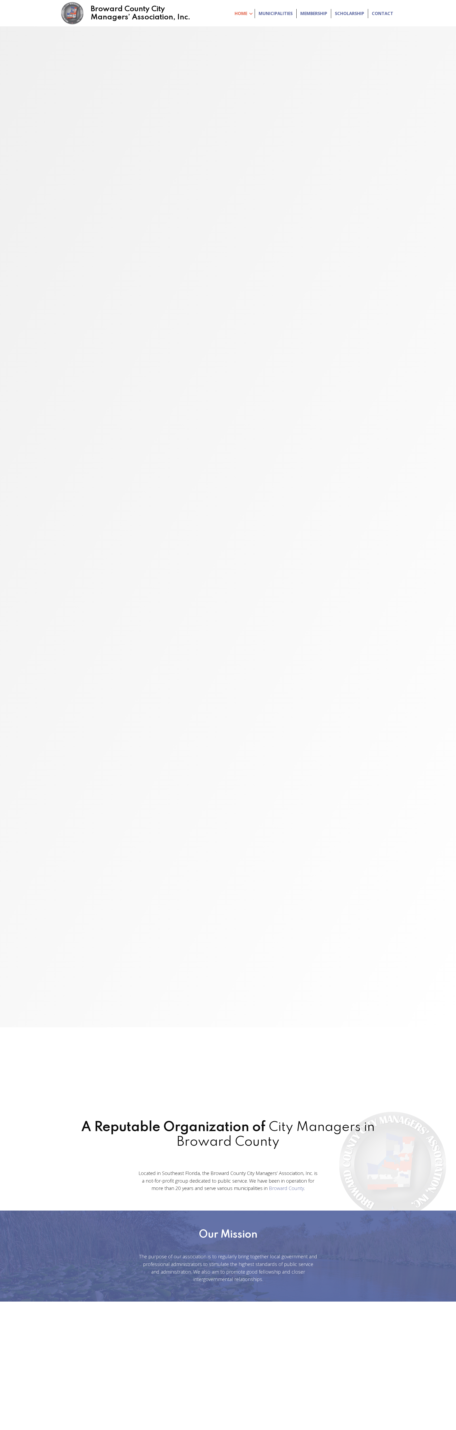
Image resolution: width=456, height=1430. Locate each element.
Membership (313, 13)
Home (241, 13)
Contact (382, 13)
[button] (228, 565)
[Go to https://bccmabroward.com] (125, 13)
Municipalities (276, 13)
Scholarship (349, 13)
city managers (266, 1369)
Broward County (286, 1188)
